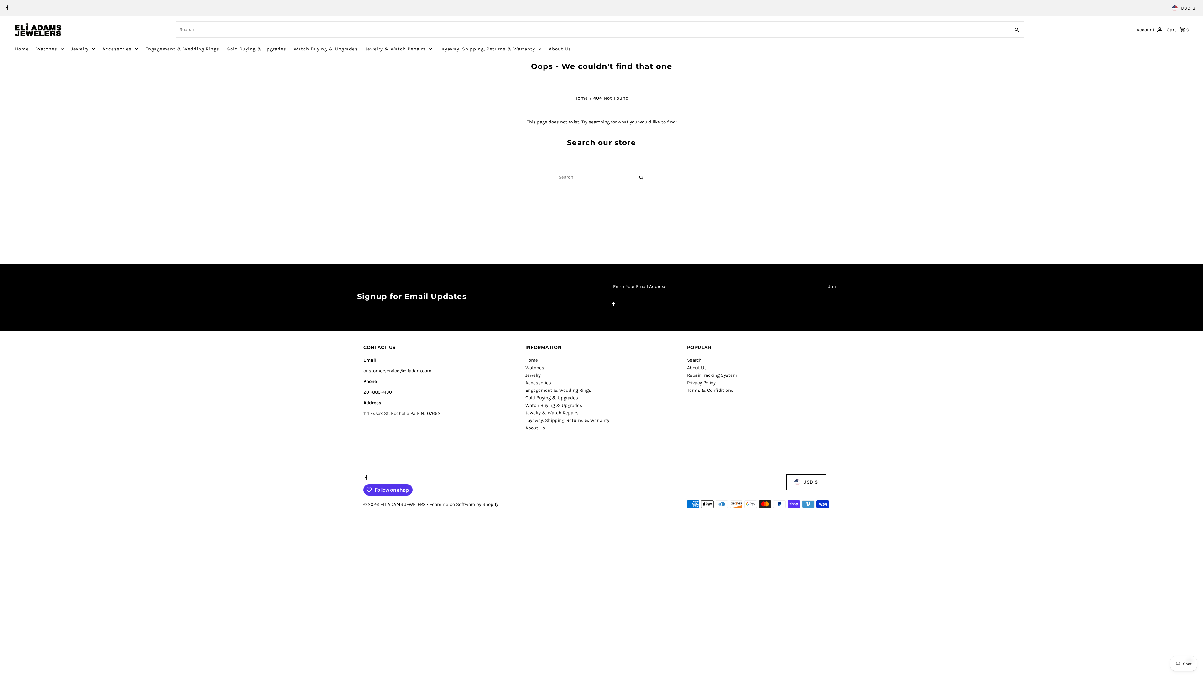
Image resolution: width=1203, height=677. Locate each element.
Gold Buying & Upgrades (256, 49)
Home (22, 49)
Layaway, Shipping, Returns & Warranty (487, 49)
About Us (560, 49)
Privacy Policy (701, 383)
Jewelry (80, 49)
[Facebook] (6, 8)
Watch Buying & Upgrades (326, 49)
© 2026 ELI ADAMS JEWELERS (395, 504)
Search (694, 360)
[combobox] (592, 29)
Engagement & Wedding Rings (182, 49)
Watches (46, 49)
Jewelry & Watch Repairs (395, 49)
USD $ (1188, 8)
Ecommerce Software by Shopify (464, 504)
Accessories (117, 49)
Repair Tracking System (712, 375)
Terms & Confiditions (710, 390)
